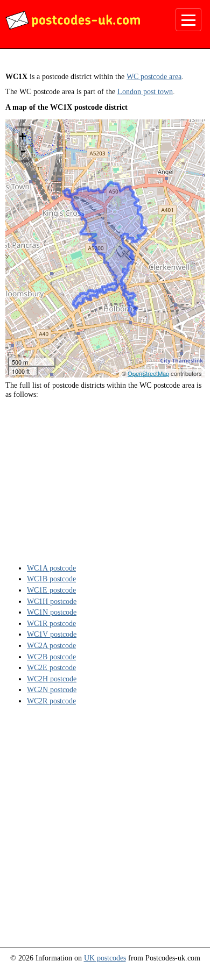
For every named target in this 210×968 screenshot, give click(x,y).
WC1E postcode (51, 590)
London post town (145, 91)
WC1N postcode (51, 612)
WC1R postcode (51, 623)
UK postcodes (105, 957)
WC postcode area (154, 76)
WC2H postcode (51, 678)
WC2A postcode (51, 645)
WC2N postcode (51, 689)
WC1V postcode (51, 634)
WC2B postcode (51, 656)
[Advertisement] (105, 480)
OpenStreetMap (148, 373)
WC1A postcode (51, 568)
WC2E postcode (51, 667)
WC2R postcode (51, 700)
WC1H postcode (51, 601)
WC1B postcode (51, 578)
